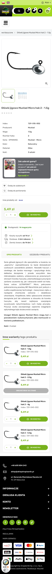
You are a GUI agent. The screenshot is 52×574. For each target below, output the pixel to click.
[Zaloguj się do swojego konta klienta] (40, 11)
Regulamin (8, 534)
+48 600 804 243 (19, 465)
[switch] (5, 570)
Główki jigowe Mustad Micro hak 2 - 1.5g (33, 347)
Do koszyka (35, 215)
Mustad (31, 127)
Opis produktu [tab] (14, 255)
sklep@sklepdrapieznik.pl (22, 472)
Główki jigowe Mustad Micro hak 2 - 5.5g (33, 431)
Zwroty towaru (20, 242)
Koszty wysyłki (19, 236)
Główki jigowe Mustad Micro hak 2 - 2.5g (33, 375)
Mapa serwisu (9, 538)
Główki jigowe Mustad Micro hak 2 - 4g (33, 402)
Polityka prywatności (13, 529)
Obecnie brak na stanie (26, 391)
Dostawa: (20, 239)
